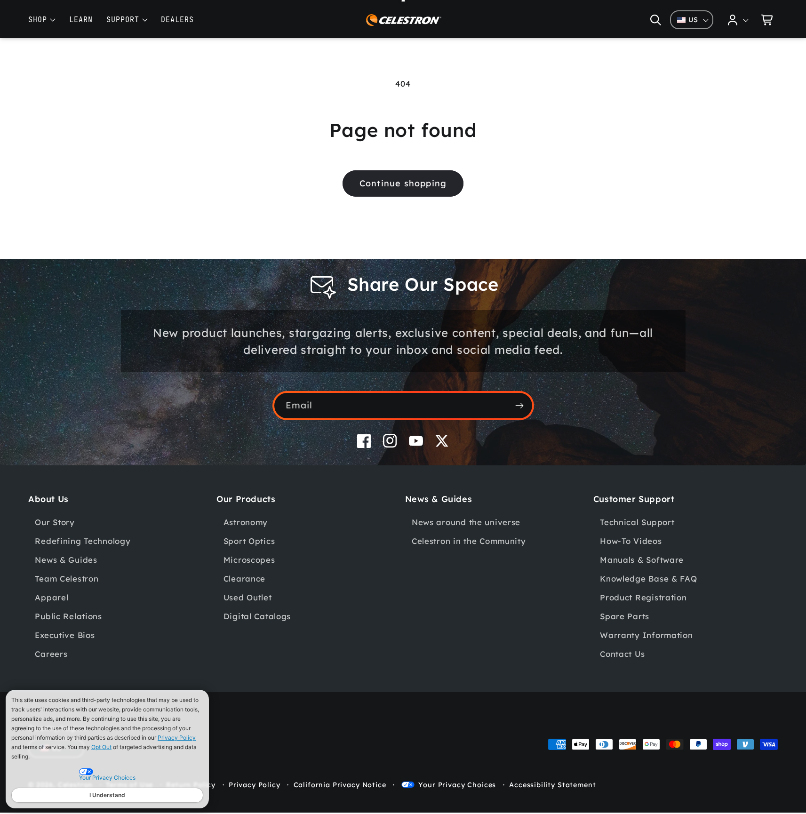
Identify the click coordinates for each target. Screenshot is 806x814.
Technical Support (637, 522)
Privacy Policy (177, 737)
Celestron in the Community (469, 541)
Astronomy (245, 522)
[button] (655, 19)
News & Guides (66, 560)
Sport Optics (249, 541)
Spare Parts (624, 616)
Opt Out (101, 746)
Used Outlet (247, 597)
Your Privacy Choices (457, 785)
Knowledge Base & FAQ (648, 578)
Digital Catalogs (257, 616)
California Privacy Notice (340, 785)
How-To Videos (631, 541)
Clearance (244, 578)
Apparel (51, 597)
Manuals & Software (642, 560)
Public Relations (68, 616)
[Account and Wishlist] (738, 19)
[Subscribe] (519, 405)
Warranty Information (646, 635)
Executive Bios (65, 635)
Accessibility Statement (552, 785)
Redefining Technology (82, 541)
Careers (51, 654)
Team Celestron (66, 578)
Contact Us (622, 654)
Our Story (54, 522)
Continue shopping (403, 183)
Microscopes (249, 560)
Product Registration (643, 597)
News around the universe (466, 522)
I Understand (107, 794)
